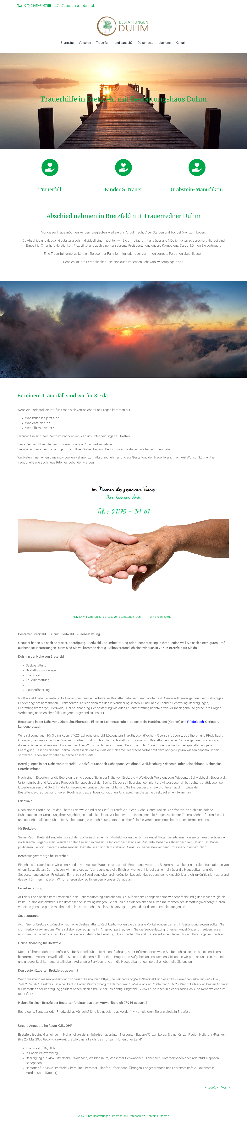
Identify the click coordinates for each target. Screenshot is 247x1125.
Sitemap (164, 1116)
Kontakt (151, 1116)
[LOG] (123, 17)
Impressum (119, 1116)
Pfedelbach (195, 722)
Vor (223, 1087)
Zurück (213, 1087)
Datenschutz (137, 1116)
